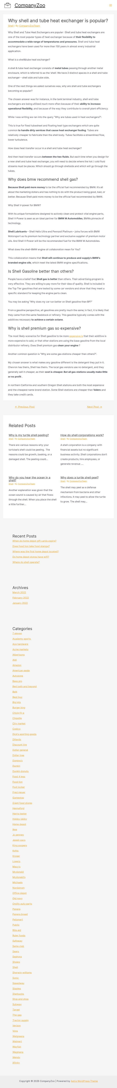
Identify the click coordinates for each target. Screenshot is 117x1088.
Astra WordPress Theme (84, 1081)
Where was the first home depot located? (35, 551)
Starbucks (18, 993)
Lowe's (16, 861)
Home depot (19, 824)
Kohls (15, 850)
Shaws (16, 962)
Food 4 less (18, 776)
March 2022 (19, 592)
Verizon (16, 1025)
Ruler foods (18, 935)
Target (16, 1009)
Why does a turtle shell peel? (79, 477)
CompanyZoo (30, 5)
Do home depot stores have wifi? (30, 556)
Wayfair (16, 1046)
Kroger (16, 856)
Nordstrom (18, 887)
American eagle (21, 670)
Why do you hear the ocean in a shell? (29, 479)
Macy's (16, 866)
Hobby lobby (19, 819)
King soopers (19, 845)
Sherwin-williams (22, 972)
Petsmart (17, 919)
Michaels (17, 882)
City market (18, 723)
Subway (17, 1004)
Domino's (17, 760)
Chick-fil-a (18, 712)
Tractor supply (20, 1020)
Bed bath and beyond (24, 686)
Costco (16, 728)
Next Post (94, 406)
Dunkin (16, 765)
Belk (14, 691)
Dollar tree (18, 755)
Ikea (14, 829)
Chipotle (17, 718)
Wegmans (17, 1052)
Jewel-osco (18, 840)
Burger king (18, 707)
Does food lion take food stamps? (31, 546)
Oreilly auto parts (22, 903)
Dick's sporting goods (24, 734)
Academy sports (21, 638)
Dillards (16, 739)
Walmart (17, 1041)
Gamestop (18, 797)
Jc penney (18, 834)
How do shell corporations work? (82, 435)
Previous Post (25, 406)
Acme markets (20, 649)
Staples (16, 988)
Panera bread (20, 914)
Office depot (19, 893)
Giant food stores (22, 803)
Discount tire (19, 744)
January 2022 (20, 603)
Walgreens (18, 1036)
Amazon (16, 665)
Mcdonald (18, 871)
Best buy (17, 697)
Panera (16, 909)
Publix (15, 924)
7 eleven (17, 633)
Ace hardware (20, 644)
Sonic (15, 977)
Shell (11, 25)
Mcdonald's (18, 877)
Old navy (17, 898)
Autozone (17, 675)
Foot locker (18, 787)
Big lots (16, 702)
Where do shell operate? (26, 562)
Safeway (17, 940)
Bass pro (17, 681)
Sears (15, 951)
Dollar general (20, 750)
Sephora (17, 956)
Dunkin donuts (20, 771)
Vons (15, 1030)
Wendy (16, 1057)
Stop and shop (20, 999)
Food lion (17, 781)
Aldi (14, 659)
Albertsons (18, 654)
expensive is (76, 336)
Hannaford (18, 808)
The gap (16, 1015)
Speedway (18, 983)
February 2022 (20, 597)
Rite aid (16, 930)
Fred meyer (18, 792)
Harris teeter (19, 813)
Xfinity (16, 1062)
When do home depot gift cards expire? (34, 540)
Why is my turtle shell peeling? (29, 435)
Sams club (18, 946)
